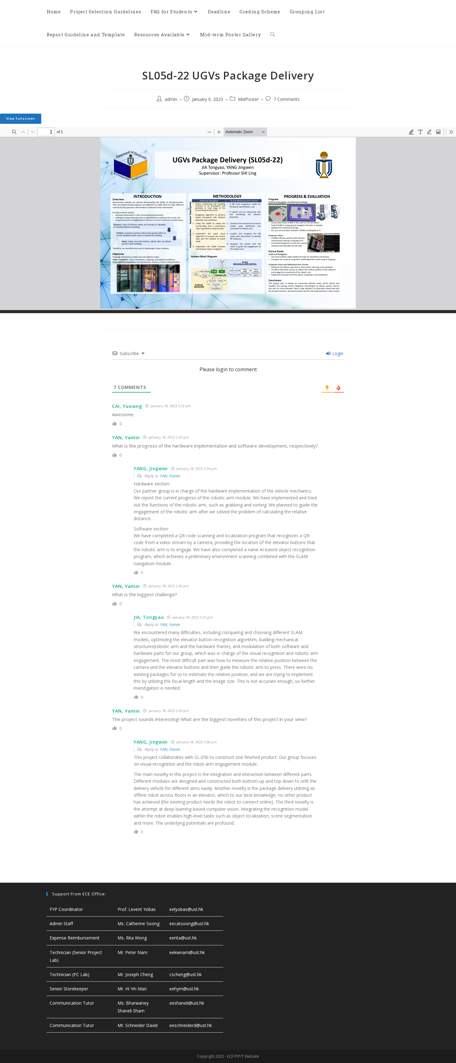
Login (337, 353)
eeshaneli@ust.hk (186, 1003)
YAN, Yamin (170, 476)
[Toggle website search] (272, 34)
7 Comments (287, 99)
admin (171, 99)
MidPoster (248, 99)
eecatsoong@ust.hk (189, 923)
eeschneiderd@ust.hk (190, 1025)
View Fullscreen (20, 118)
